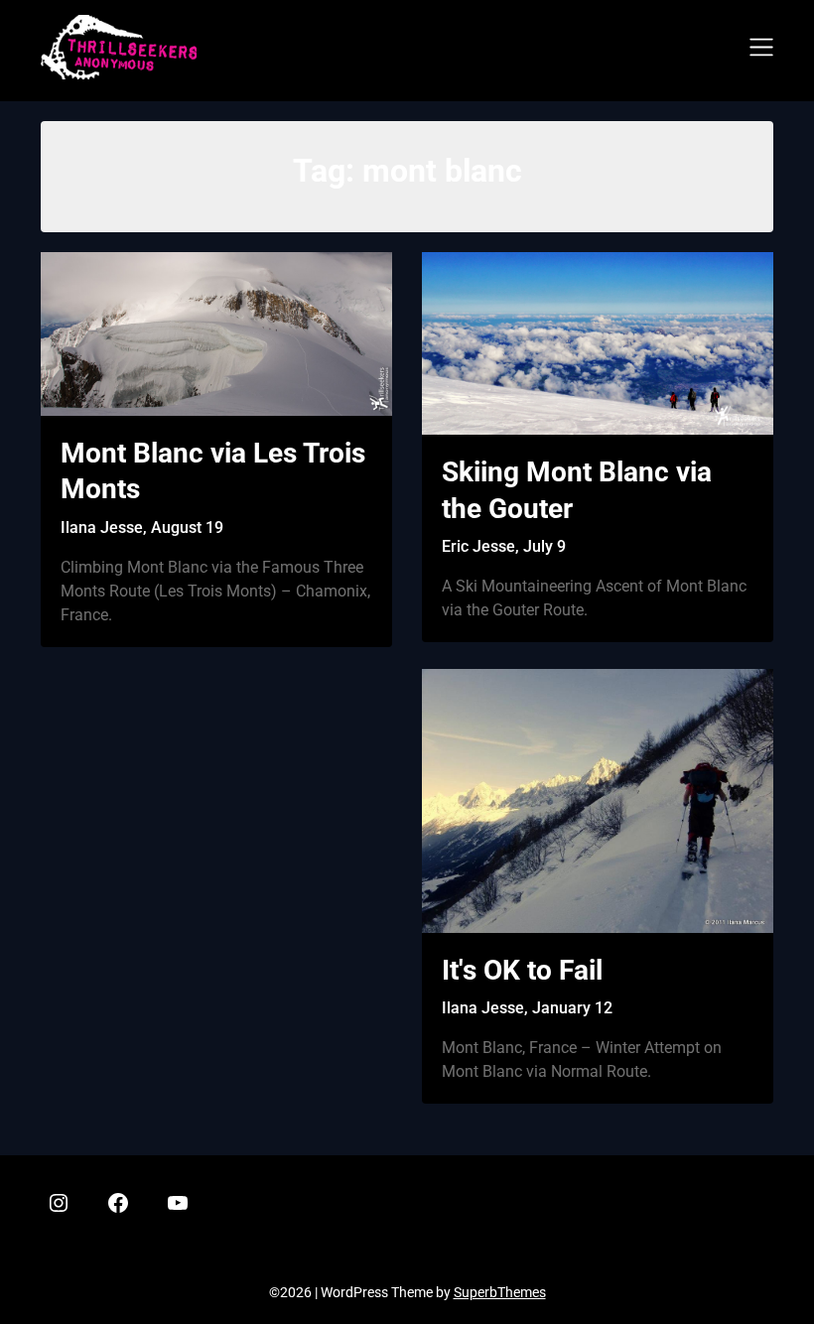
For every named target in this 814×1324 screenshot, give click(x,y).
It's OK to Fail (522, 970)
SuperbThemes (500, 1292)
